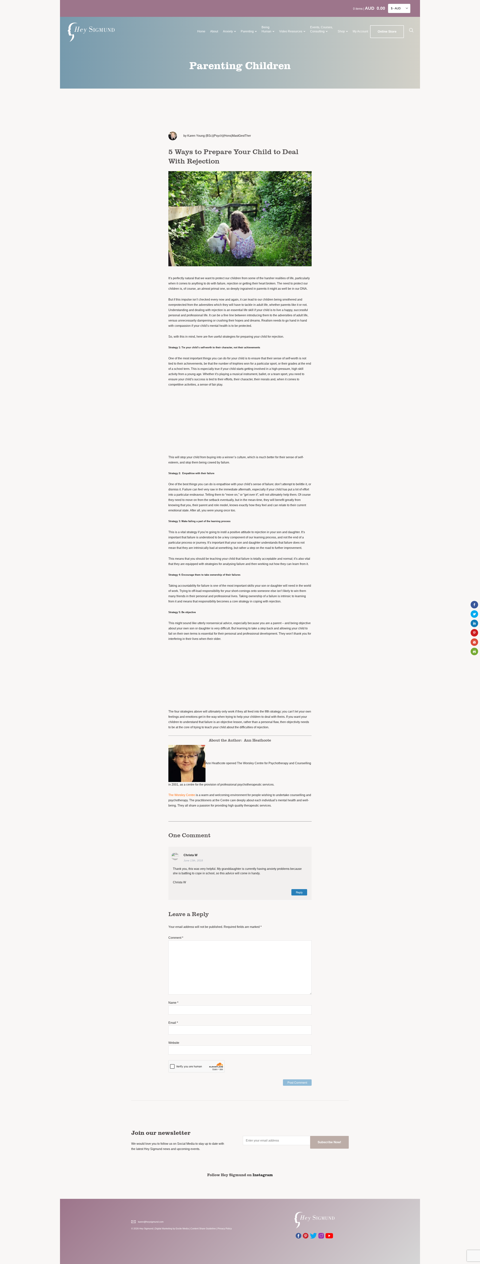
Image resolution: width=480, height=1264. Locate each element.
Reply (299, 892)
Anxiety (228, 31)
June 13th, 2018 (193, 860)
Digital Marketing (163, 1228)
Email (173, 1022)
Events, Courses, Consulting (321, 29)
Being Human (266, 29)
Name (173, 1002)
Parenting (247, 31)
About (214, 31)
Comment (175, 937)
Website (173, 1042)
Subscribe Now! (329, 1142)
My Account (360, 31)
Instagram (263, 1174)
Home (201, 31)
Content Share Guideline (203, 1228)
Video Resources (290, 31)
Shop (341, 31)
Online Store (387, 31)
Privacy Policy (225, 1228)
